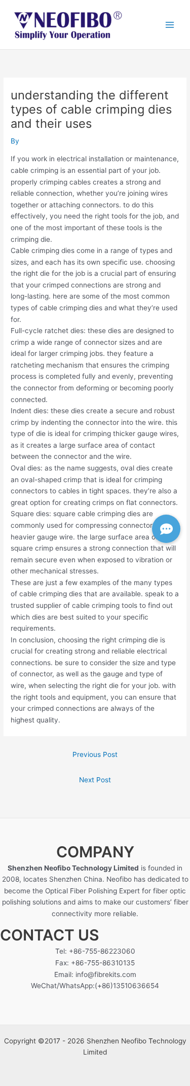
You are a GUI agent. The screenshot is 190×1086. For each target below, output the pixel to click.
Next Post (95, 780)
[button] (166, 529)
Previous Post (95, 754)
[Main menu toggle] (170, 24)
